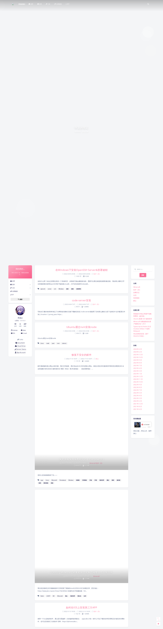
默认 (134, 301)
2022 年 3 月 (137, 398)
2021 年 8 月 (137, 406)
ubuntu (64, 343)
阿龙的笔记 (22, 4)
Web (24, 330)
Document (21, 343)
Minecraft (136, 287)
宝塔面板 (84, 480)
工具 (13, 288)
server (49, 289)
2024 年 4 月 (137, 349)
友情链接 (15, 291)
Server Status (21, 349)
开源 (96, 480)
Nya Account (21, 352)
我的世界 (102, 480)
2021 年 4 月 (137, 409)
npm (53, 343)
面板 (52, 483)
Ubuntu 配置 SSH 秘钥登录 (142, 319)
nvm (58, 343)
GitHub (14, 330)
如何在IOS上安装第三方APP (81, 607)
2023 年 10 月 (138, 357)
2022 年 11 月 (138, 379)
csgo (42, 480)
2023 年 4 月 (137, 368)
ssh (55, 289)
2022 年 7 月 (137, 390)
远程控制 (78, 289)
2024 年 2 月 (137, 352)
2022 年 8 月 (137, 387)
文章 (13, 284)
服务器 (118, 480)
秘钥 (72, 289)
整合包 (79, 596)
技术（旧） (137, 290)
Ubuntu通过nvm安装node (81, 327)
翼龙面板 (46, 483)
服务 (67, 289)
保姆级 (78, 480)
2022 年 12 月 (138, 376)
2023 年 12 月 (138, 355)
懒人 (66, 596)
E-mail (24, 333)
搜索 (142, 275)
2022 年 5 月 (137, 393)
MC (54, 596)
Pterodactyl (63, 480)
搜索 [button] (20, 299)
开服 (91, 480)
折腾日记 (136, 292)
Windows (61, 289)
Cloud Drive (21, 346)
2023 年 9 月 (137, 360)
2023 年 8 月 (137, 363)
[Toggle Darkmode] (158, 619)
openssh (43, 289)
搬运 (108, 480)
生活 (134, 295)
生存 (85, 596)
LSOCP (48, 596)
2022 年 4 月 (137, 396)
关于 (12, 295)
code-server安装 (81, 300)
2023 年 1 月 (137, 374)
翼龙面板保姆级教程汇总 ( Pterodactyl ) (81, 459)
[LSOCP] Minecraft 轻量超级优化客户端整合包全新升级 (81, 572)
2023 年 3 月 (137, 371)
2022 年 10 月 (138, 382)
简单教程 (136, 298)
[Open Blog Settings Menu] (158, 624)
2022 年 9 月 (137, 385)
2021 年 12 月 (138, 404)
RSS (13, 333)
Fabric (42, 596)
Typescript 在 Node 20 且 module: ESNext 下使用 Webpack (142, 328)
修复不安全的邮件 (81, 354)
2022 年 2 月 (137, 401)
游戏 (40, 483)
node (47, 343)
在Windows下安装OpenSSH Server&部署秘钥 (81, 270)
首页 (13, 281)
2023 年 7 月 (137, 365)
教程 (113, 480)
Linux (42, 343)
